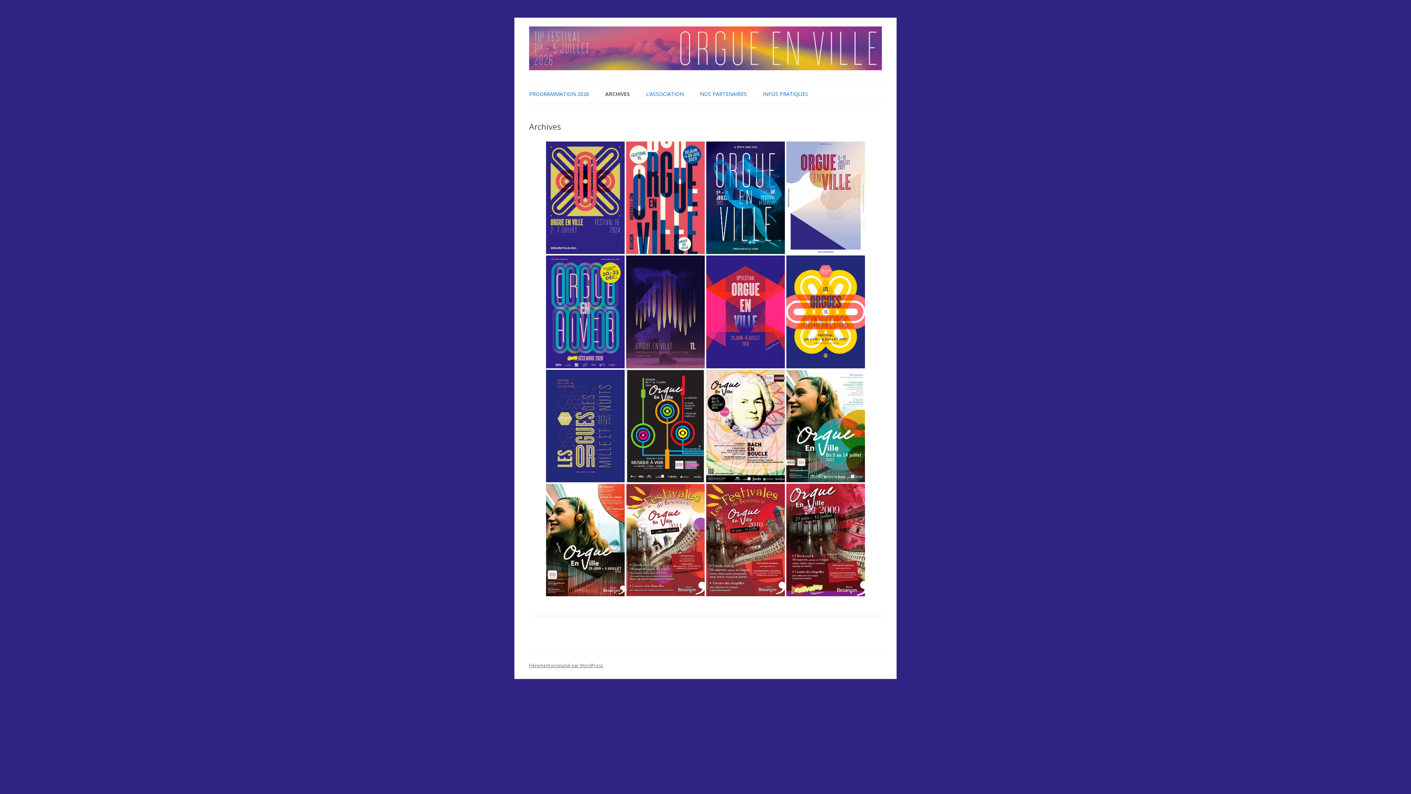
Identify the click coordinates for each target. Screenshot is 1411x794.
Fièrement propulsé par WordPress (566, 665)
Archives (617, 93)
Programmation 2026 (559, 93)
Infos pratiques (785, 93)
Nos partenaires (723, 93)
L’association (665, 93)
